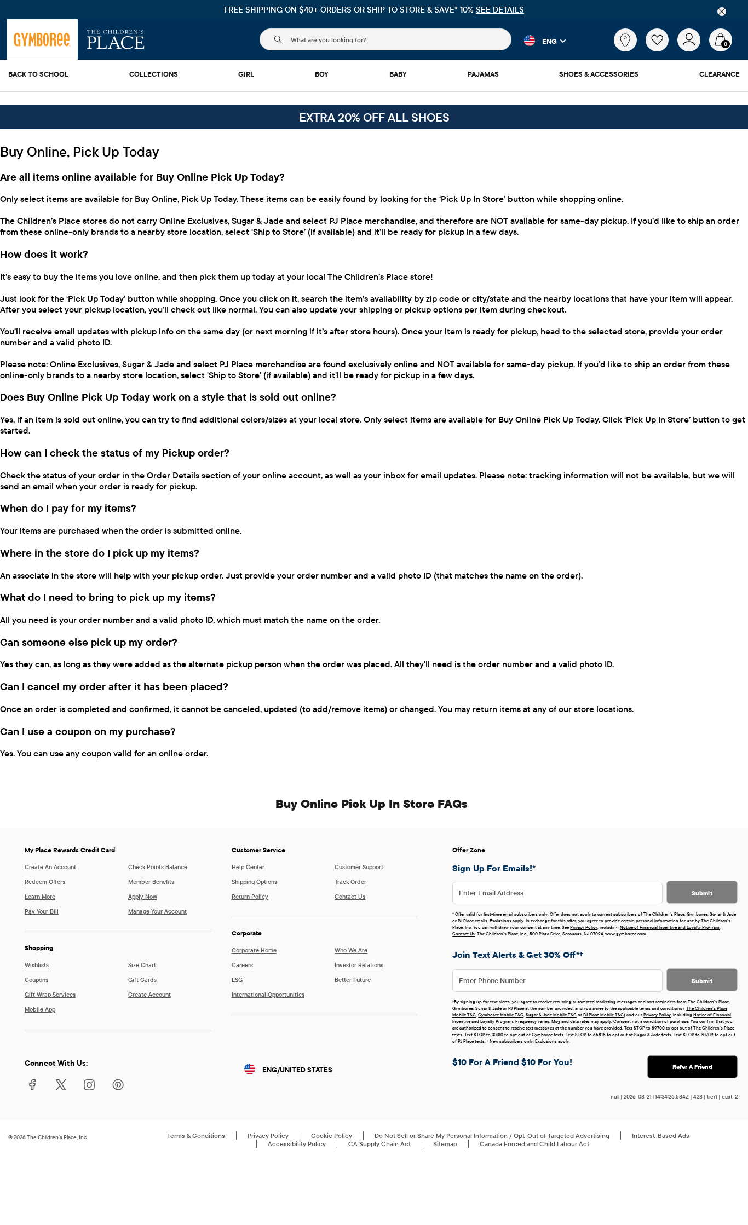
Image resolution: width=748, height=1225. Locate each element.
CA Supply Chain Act (379, 1144)
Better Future (353, 980)
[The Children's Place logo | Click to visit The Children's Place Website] (115, 39)
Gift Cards (142, 980)
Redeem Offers (45, 882)
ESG (237, 980)
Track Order (350, 882)
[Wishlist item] (661, 49)
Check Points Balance (157, 867)
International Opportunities (268, 994)
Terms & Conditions (196, 1135)
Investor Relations (359, 965)
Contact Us (350, 896)
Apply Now (142, 896)
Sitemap (445, 1144)
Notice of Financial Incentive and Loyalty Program (670, 927)
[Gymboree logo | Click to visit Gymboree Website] (42, 39)
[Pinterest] (117, 1089)
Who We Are (351, 950)
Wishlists (37, 965)
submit (702, 893)
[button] (538, 40)
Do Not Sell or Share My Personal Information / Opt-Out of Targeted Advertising (492, 1135)
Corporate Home (254, 950)
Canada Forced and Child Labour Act (534, 1144)
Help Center (248, 867)
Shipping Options (254, 882)
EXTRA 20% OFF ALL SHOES (374, 117)
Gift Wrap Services (50, 994)
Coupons (36, 980)
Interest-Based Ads (660, 1135)
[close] (721, 11)
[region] (374, 9)
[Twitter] (60, 1089)
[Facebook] (32, 1089)
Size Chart (142, 965)
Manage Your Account (157, 911)
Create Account (149, 994)
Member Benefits (151, 882)
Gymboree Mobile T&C (500, 1015)
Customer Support (359, 867)
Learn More (40, 896)
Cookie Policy (331, 1135)
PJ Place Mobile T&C (603, 1015)
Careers (242, 965)
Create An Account (50, 867)
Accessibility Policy (297, 1144)
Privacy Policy (583, 927)
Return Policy (250, 896)
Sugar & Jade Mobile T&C (551, 1015)
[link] (625, 39)
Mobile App (40, 1009)
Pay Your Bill (42, 911)
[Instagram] (89, 1089)
